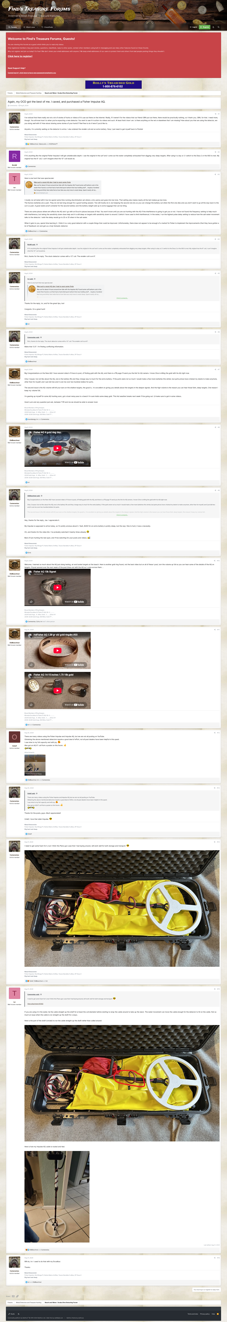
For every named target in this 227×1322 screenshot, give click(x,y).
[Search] (218, 27)
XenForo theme (71, 1318)
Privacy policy (205, 1314)
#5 (219, 273)
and (38, 231)
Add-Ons (49, 1318)
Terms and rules (193, 1314)
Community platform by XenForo (27, 1318)
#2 (219, 152)
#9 (219, 490)
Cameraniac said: (33, 337)
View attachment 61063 (35, 1004)
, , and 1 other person (41, 621)
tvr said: (30, 279)
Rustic (12, 1314)
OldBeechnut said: (33, 496)
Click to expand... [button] (122, 298)
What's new (30, 27)
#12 (218, 733)
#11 (218, 630)
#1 (219, 114)
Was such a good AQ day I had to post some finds (52, 182)
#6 (219, 332)
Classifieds (48, 27)
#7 (219, 369)
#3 (219, 174)
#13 (218, 788)
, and (43, 144)
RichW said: (31, 244)
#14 (218, 842)
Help (213, 1314)
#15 (218, 989)
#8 (219, 427)
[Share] (215, 113)
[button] (19, 27)
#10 (218, 561)
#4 (219, 239)
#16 (218, 1258)
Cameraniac (13, 105)
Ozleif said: (31, 793)
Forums (14, 27)
